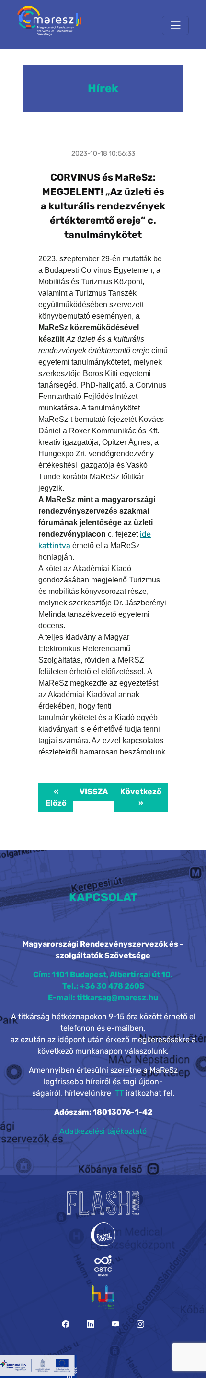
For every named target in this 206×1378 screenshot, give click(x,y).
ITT (118, 1093)
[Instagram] (140, 1324)
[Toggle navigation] (175, 25)
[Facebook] (65, 1324)
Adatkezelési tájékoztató (103, 1131)
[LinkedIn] (90, 1324)
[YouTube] (115, 1324)
